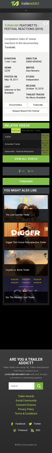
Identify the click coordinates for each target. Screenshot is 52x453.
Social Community (26, 400)
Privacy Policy (26, 409)
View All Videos (26, 158)
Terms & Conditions (26, 413)
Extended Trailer (12, 144)
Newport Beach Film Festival (26, 111)
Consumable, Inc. (29, 445)
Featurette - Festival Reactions (19, 152)
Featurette (38, 105)
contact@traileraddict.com (17, 374)
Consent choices (26, 404)
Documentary (15, 105)
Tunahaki (11, 25)
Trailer (8, 137)
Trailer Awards (26, 396)
